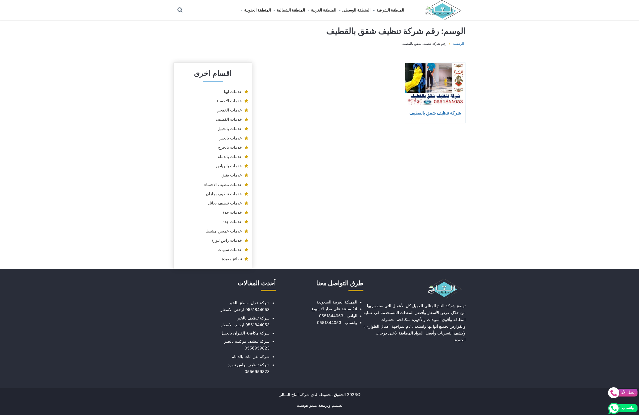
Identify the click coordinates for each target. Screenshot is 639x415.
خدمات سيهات (230, 249)
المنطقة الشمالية (291, 10)
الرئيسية (458, 44)
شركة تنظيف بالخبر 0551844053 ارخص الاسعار (245, 321)
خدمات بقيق (231, 175)
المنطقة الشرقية (390, 10)
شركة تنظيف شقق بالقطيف (435, 113)
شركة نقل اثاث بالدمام (251, 356)
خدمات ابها (233, 91)
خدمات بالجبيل (229, 128)
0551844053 (331, 315)
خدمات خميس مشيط (224, 231)
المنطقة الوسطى (356, 10)
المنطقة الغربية (323, 10)
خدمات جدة (232, 212)
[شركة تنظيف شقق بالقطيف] (435, 84)
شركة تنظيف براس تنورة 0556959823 (249, 368)
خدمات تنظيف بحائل (225, 203)
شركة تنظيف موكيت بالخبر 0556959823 (247, 344)
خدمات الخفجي (229, 110)
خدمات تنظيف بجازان (224, 193)
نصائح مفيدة (232, 258)
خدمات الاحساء (229, 100)
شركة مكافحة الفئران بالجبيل (245, 333)
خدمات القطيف (229, 119)
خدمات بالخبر (230, 138)
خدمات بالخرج (230, 147)
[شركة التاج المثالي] (441, 10)
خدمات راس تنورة (226, 240)
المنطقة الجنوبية (257, 10)
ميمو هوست (307, 405)
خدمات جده (232, 221)
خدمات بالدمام (229, 156)
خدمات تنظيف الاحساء (223, 184)
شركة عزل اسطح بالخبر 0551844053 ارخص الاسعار (245, 306)
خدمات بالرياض (229, 165)
